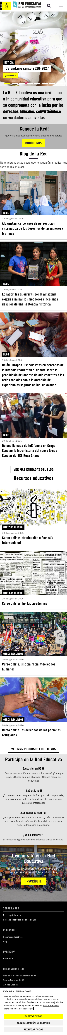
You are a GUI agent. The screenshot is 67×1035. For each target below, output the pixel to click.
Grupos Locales (10, 984)
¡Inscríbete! (33, 881)
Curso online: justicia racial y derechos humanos (28, 666)
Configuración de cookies (33, 1022)
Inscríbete (8, 958)
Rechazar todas (33, 1029)
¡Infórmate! (10, 75)
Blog (5, 941)
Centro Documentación (14, 980)
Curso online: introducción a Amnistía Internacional (27, 540)
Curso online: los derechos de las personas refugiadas (31, 732)
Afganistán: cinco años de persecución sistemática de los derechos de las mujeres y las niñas (32, 228)
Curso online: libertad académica (25, 603)
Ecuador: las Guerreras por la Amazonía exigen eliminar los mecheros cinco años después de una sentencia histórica (30, 299)
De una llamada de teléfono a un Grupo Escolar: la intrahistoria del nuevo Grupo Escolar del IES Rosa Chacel (29, 450)
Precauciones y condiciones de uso (19, 919)
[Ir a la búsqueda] (49, 6)
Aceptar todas (33, 1016)
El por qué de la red (12, 915)
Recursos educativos (12, 936)
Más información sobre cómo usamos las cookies (31, 1007)
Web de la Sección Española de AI (19, 975)
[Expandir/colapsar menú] (61, 6)
